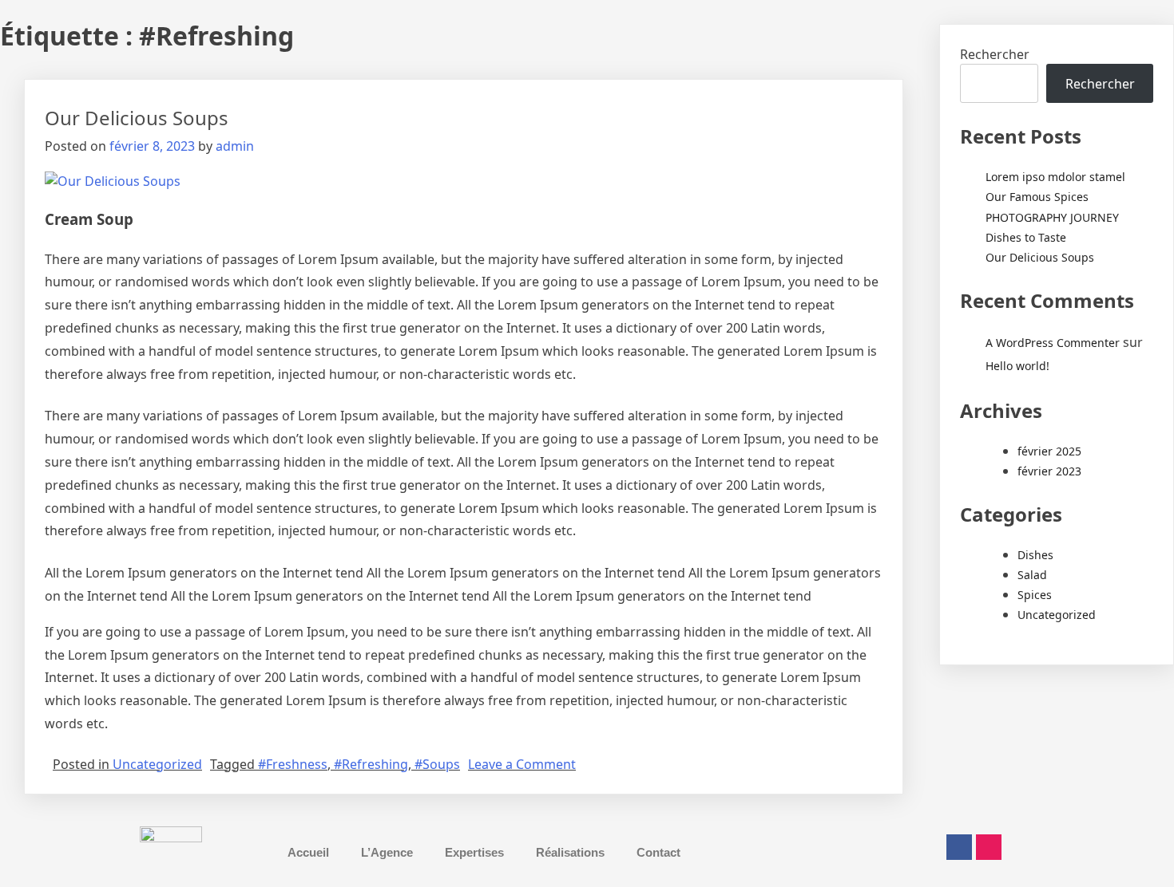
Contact (658, 852)
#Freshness (292, 764)
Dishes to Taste (1026, 237)
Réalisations (570, 852)
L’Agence (387, 852)
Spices (1034, 594)
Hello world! (1017, 365)
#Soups (437, 764)
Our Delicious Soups (136, 117)
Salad (1032, 574)
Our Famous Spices (1037, 196)
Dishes (1035, 554)
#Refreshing (371, 764)
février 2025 (1049, 451)
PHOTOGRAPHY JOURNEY (1052, 217)
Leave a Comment (522, 764)
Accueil (308, 852)
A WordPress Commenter (1053, 342)
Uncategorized (157, 764)
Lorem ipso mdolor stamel (1055, 176)
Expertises (474, 852)
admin (235, 146)
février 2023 (1049, 471)
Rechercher (994, 54)
